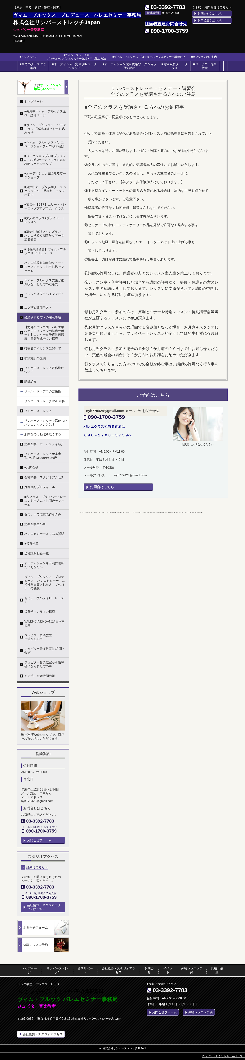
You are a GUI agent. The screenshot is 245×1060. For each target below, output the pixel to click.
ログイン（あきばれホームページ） (223, 1056)
